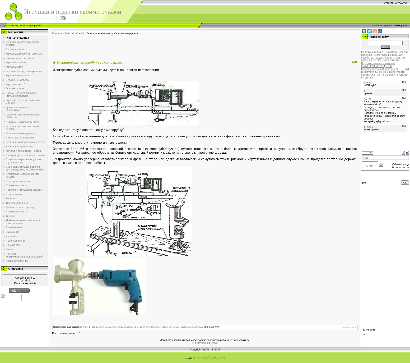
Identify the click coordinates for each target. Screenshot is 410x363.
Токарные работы (384, 57)
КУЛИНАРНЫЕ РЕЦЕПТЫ (376, 66)
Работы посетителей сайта (383, 73)
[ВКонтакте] (364, 31)
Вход (38, 25)
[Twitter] (369, 31)
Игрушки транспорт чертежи (378, 63)
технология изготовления (146, 327)
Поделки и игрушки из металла (384, 53)
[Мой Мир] (380, 31)
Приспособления (371, 69)
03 (82, 33)
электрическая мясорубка (109, 327)
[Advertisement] (138, 49)
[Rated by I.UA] (11, 297)
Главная (12, 25)
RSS (405, 25)
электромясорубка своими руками (186, 327)
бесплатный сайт (206, 357)
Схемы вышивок (385, 71)
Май (75, 33)
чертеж (164, 327)
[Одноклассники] (375, 31)
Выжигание (389, 69)
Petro (86, 327)
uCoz (222, 357)
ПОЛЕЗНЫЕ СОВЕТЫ (386, 60)
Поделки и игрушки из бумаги (379, 52)
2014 (67, 33)
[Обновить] (403, 152)
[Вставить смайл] (407, 152)
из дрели (128, 327)
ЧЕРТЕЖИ (402, 69)
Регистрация (26, 25)
